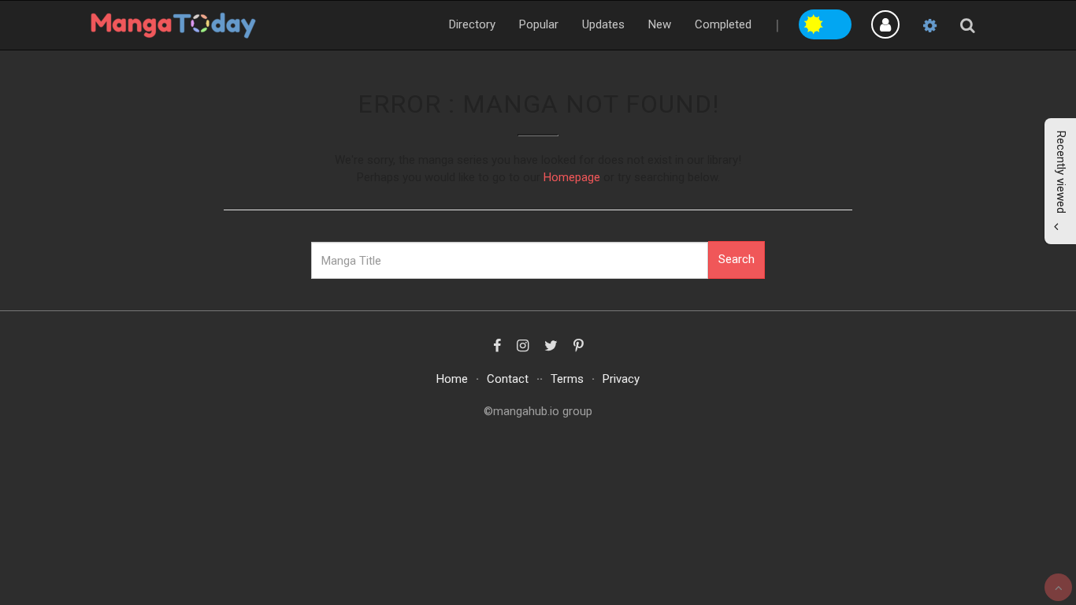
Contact (508, 379)
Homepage (572, 177)
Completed (723, 24)
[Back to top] (1058, 587)
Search (736, 259)
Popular (538, 24)
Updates (603, 24)
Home (452, 379)
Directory (472, 24)
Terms (567, 379)
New (659, 24)
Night (839, 22)
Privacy (621, 379)
